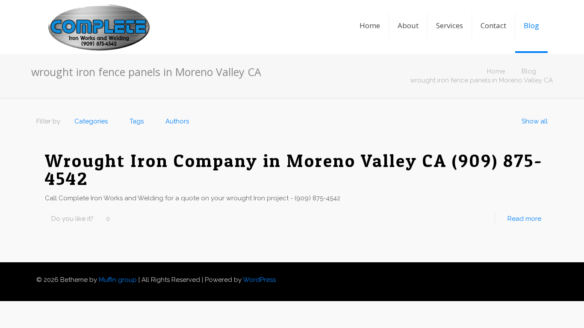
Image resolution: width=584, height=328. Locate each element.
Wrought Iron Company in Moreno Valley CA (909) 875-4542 (294, 169)
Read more (524, 219)
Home (496, 71)
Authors (177, 121)
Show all (535, 121)
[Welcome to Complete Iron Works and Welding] (98, 15)
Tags (137, 121)
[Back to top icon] (544, 276)
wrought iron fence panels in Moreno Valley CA (481, 80)
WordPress (259, 280)
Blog (529, 71)
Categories (91, 121)
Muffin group (118, 280)
